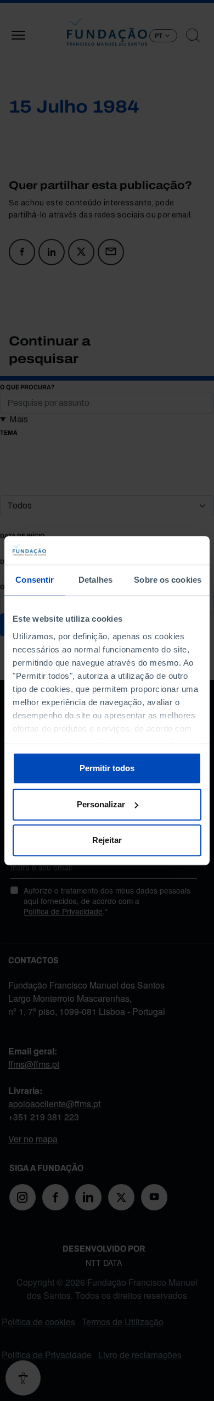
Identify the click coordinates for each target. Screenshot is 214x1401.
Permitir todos (107, 768)
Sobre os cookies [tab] (167, 579)
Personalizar (101, 804)
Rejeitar (107, 840)
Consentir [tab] (34, 579)
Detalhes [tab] (95, 579)
